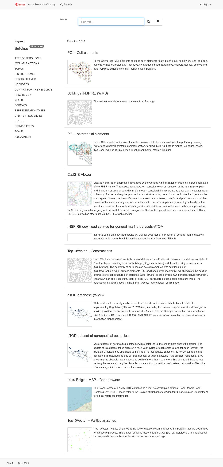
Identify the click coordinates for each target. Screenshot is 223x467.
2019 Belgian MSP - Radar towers (93, 379)
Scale (19, 131)
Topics (19, 68)
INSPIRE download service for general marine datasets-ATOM (115, 226)
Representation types (30, 110)
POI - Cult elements (82, 52)
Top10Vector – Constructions (89, 250)
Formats (21, 105)
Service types (24, 126)
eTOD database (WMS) (85, 294)
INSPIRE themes (25, 74)
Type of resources (28, 58)
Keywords (22, 84)
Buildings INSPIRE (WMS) (87, 93)
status (19, 121)
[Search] (149, 22)
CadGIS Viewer (79, 174)
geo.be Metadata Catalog (40, 4)
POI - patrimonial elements (88, 133)
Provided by (23, 94)
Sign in (207, 4)
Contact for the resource (33, 89)
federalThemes (25, 79)
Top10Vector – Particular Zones (91, 420)
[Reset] (158, 22)
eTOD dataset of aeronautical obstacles (98, 335)
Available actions (27, 63)
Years (19, 100)
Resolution (23, 136)
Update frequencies (28, 115)
